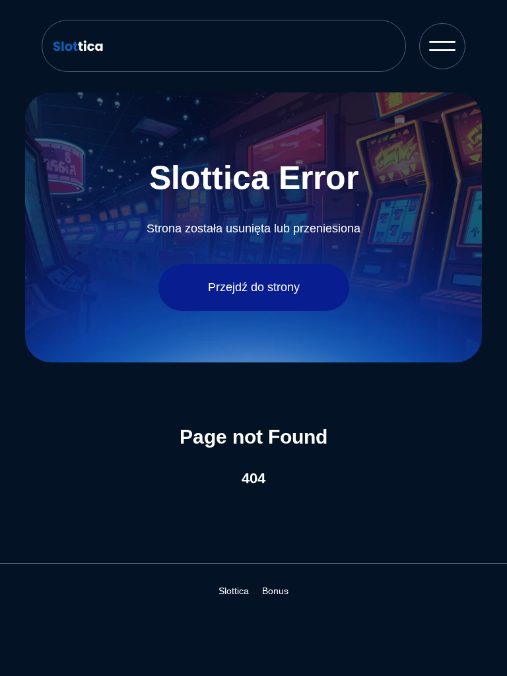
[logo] (104, 46)
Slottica (234, 591)
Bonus (275, 591)
